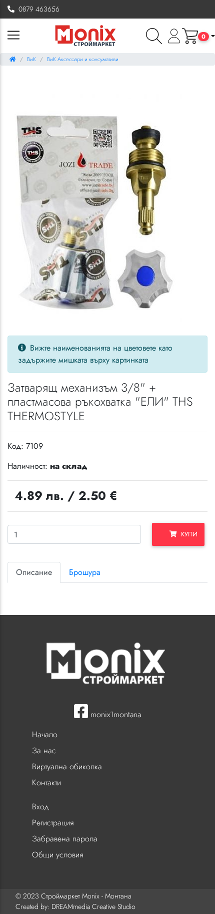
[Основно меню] (13, 36)
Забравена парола (65, 838)
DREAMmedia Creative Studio (94, 906)
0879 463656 (37, 9)
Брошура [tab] (84, 572)
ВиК (31, 59)
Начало (45, 734)
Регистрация (53, 822)
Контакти (46, 782)
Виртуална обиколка (67, 766)
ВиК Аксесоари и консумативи (82, 59)
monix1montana (114, 714)
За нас (44, 750)
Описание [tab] (34, 572)
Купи (187, 534)
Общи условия (57, 854)
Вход (40, 806)
